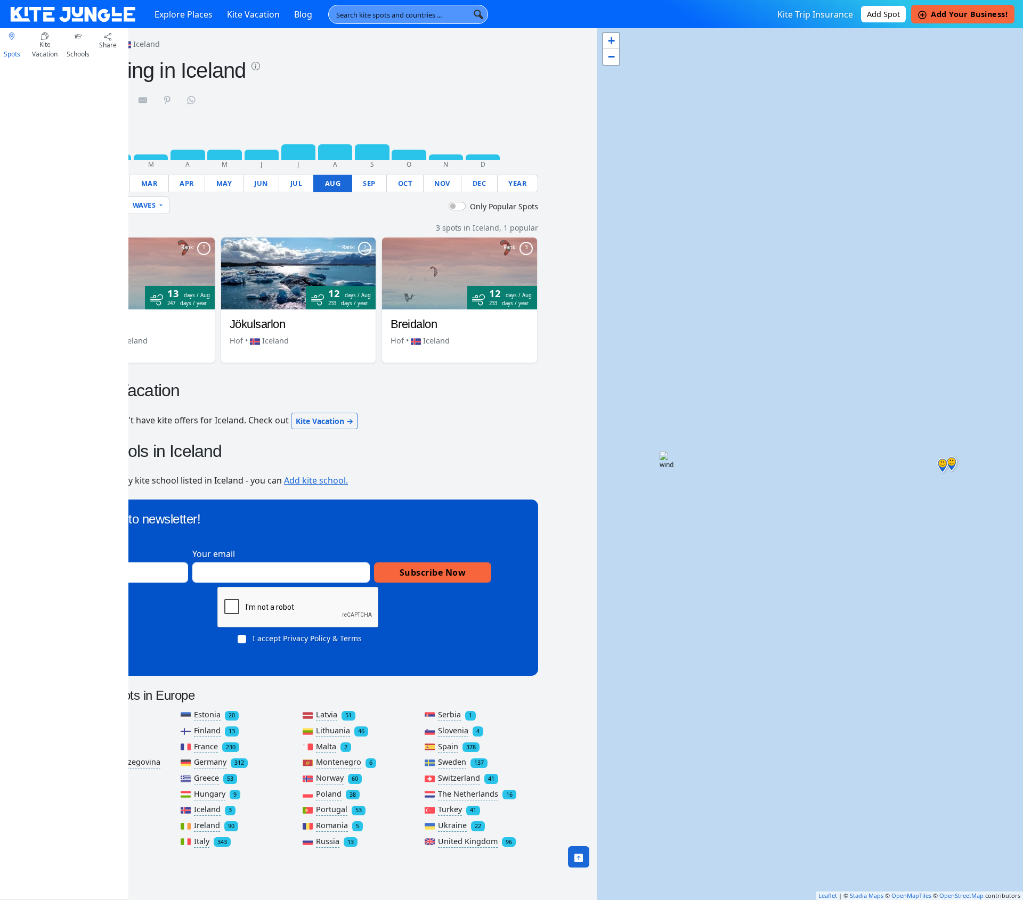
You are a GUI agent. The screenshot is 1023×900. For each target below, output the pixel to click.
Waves (145, 205)
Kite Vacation (253, 14)
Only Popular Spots (504, 206)
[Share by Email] (143, 100)
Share (108, 45)
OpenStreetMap (961, 895)
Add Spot (883, 14)
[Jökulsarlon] (298, 273)
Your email (213, 554)
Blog (303, 14)
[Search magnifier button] (478, 14)
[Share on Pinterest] (168, 100)
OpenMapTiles (911, 895)
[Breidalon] (459, 273)
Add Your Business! (969, 14)
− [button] (611, 56)
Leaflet (827, 895)
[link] (255, 65)
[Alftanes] (137, 273)
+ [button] (611, 40)
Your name (106, 554)
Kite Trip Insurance (815, 14)
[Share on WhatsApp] (192, 100)
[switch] (457, 206)
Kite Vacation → (324, 421)
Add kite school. (316, 480)
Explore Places (184, 14)
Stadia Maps (866, 895)
